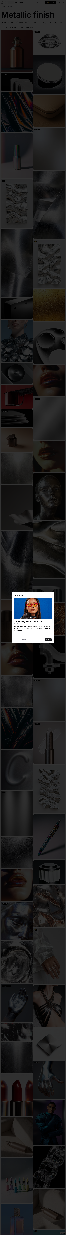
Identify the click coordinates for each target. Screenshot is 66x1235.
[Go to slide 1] (30, 617)
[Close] (52, 594)
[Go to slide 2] (31, 617)
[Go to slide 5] (35, 617)
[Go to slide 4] (34, 617)
